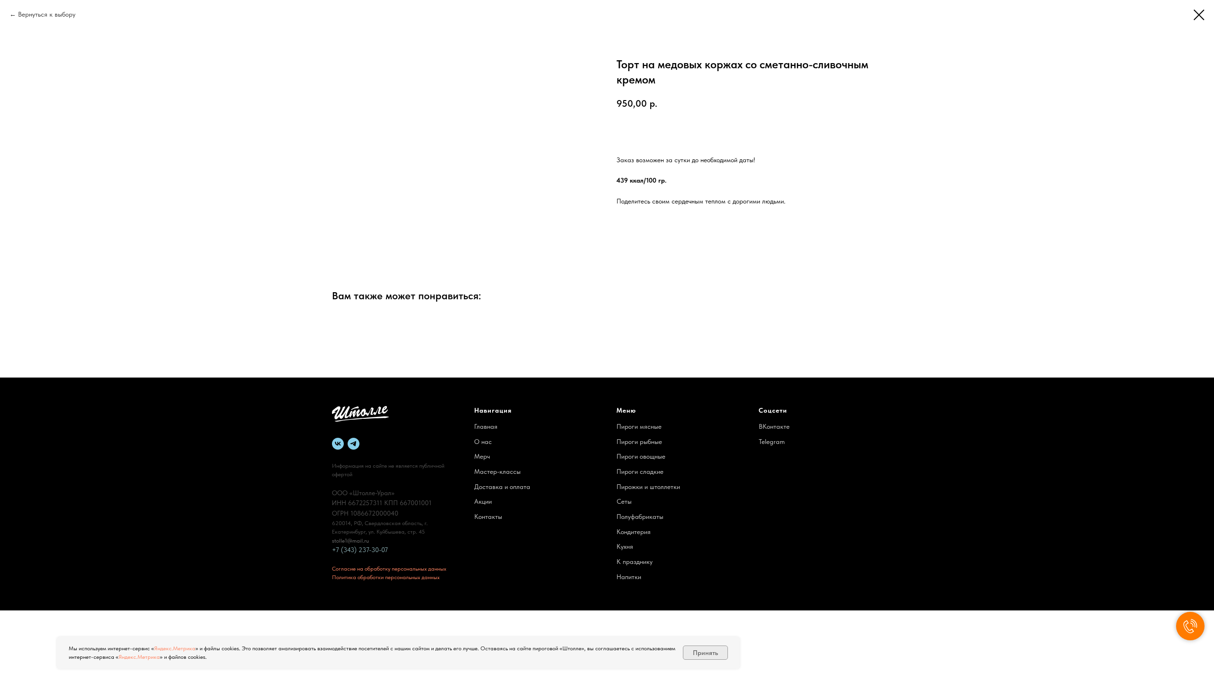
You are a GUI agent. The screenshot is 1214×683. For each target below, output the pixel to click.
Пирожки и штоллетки (648, 486)
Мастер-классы (497, 471)
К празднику (634, 561)
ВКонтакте (774, 426)
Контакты (488, 516)
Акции (483, 501)
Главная (485, 426)
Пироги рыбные (639, 441)
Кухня (624, 546)
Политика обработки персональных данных (386, 577)
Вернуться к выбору (46, 14)
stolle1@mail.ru (350, 540)
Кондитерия (633, 531)
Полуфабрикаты (639, 516)
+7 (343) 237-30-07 (360, 550)
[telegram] (353, 444)
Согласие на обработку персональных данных (389, 568)
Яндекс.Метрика (174, 648)
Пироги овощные (640, 456)
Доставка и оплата (502, 486)
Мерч (482, 456)
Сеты (624, 501)
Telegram (772, 441)
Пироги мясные (639, 426)
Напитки (628, 577)
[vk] (338, 444)
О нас (483, 441)
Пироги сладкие (639, 471)
